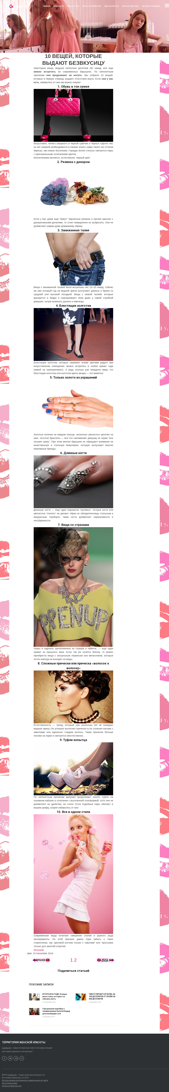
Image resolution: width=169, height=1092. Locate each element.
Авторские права (9, 1083)
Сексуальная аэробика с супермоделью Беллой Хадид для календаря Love (56, 1011)
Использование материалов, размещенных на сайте (25, 1080)
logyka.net (12, 1075)
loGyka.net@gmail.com (11, 1086)
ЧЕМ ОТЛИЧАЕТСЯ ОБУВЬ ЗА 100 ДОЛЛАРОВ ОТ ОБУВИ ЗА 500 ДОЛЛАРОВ (102, 996)
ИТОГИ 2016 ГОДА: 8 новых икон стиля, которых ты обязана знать (54, 996)
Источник (39, 950)
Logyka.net (6, 1048)
